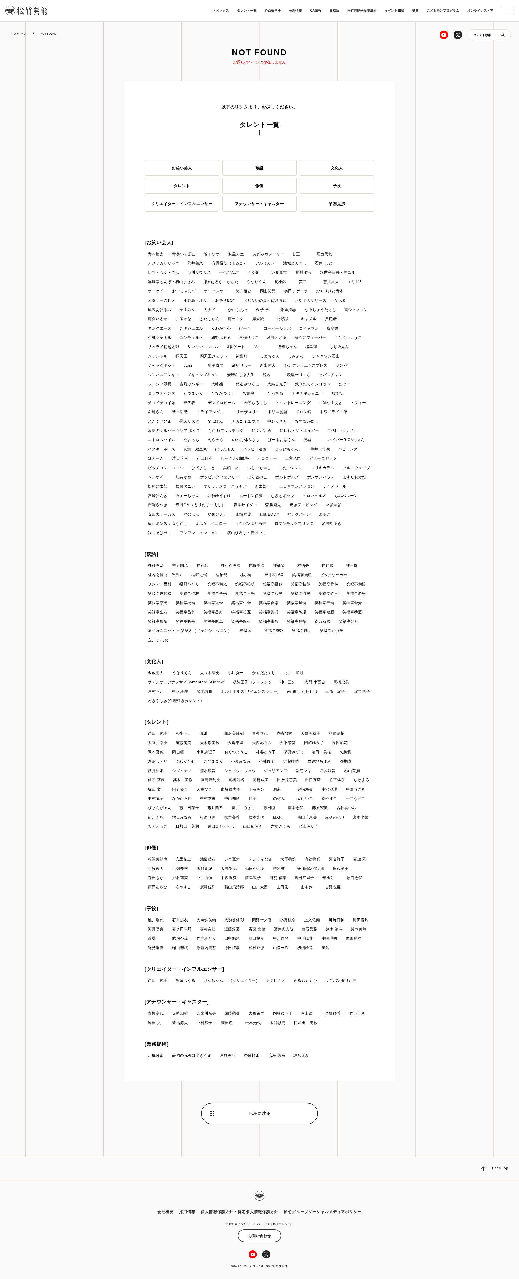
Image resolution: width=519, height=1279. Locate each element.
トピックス (221, 10)
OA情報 (315, 10)
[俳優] (151, 847)
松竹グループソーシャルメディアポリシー (322, 1212)
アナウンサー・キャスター (259, 203)
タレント (182, 186)
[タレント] (156, 722)
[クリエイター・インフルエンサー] (184, 969)
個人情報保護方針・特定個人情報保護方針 (239, 1212)
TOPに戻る (260, 1113)
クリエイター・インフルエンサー (182, 203)
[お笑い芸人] (159, 242)
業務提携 (337, 203)
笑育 (415, 10)
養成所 (334, 10)
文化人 (337, 168)
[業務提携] (156, 1044)
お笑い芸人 (182, 168)
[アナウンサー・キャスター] (177, 1002)
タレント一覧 (247, 10)
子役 (337, 186)
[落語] (151, 554)
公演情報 (295, 10)
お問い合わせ (259, 1236)
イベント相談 (394, 10)
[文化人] (154, 661)
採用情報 (187, 1212)
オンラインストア (480, 10)
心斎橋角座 (273, 10)
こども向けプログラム (443, 10)
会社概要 (165, 1212)
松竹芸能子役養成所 (362, 10)
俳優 (259, 186)
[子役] (151, 908)
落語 (259, 168)
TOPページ (19, 33)
